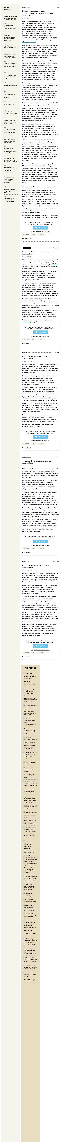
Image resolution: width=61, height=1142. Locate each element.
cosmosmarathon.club (33, 212)
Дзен (33, 234)
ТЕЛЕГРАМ (41, 234)
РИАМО (54, 264)
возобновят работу (28, 322)
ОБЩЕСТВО (26, 7)
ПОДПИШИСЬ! (42, 227)
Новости (26, 234)
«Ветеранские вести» (29, 42)
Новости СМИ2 (26, 238)
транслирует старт (28, 217)
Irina (58, 7)
